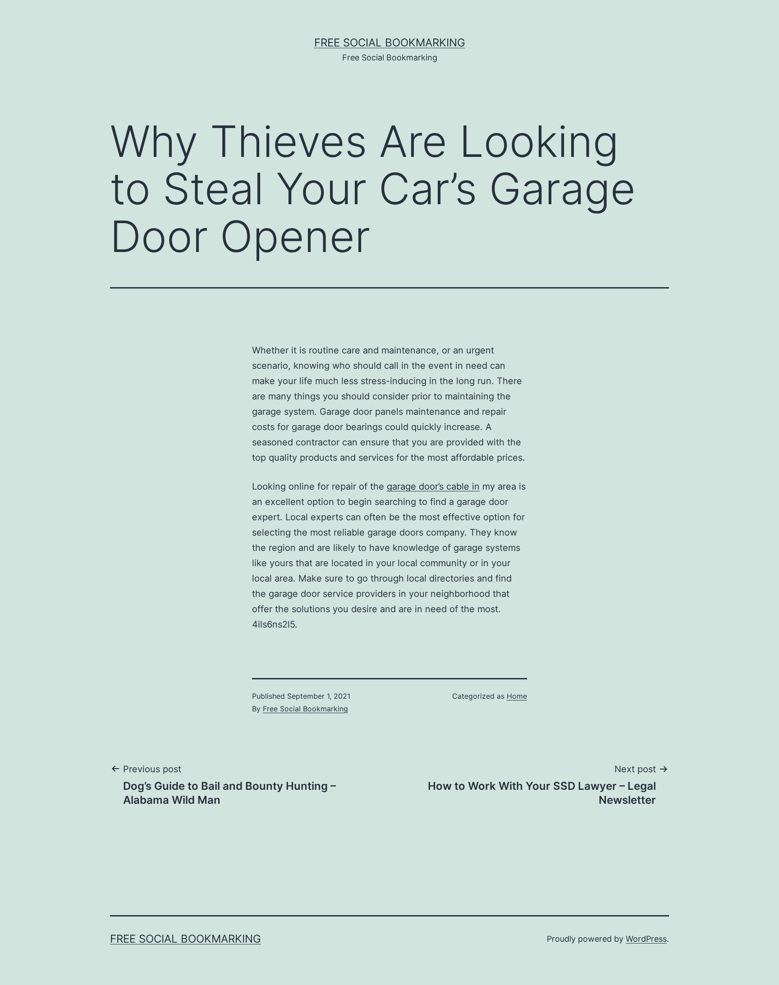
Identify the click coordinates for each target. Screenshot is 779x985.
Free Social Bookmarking (389, 42)
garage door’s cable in (433, 486)
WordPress (646, 939)
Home (517, 696)
